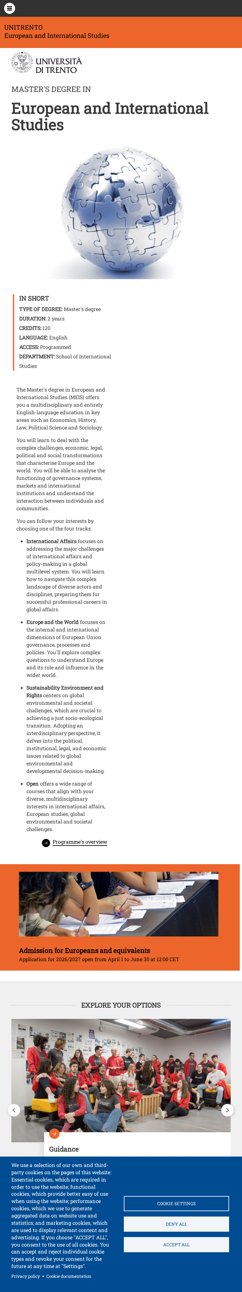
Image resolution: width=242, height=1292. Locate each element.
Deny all (176, 1224)
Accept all (176, 1244)
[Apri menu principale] (9, 8)
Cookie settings (176, 1203)
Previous (14, 1110)
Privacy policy (25, 1276)
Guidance (137, 1150)
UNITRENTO (23, 27)
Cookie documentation (68, 1276)
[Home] (53, 62)
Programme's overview (80, 841)
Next (227, 1110)
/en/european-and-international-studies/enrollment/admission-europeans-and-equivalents (118, 917)
